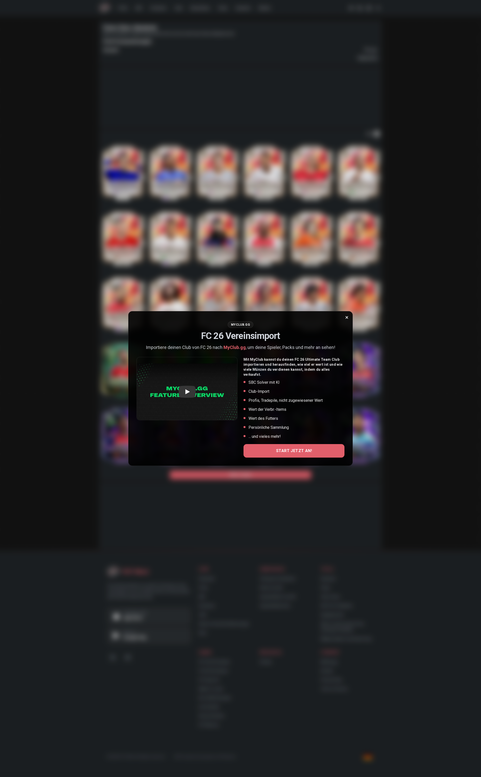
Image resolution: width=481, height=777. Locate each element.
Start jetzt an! (294, 450)
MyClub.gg (234, 347)
